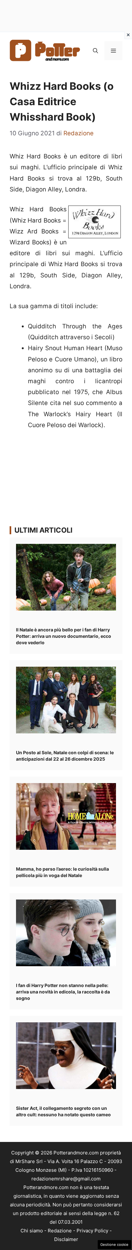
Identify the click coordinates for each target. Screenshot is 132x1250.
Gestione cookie (114, 1244)
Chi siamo (32, 1231)
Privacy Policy (92, 1231)
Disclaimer (66, 1239)
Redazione (60, 1231)
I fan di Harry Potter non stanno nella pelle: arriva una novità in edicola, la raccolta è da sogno (63, 992)
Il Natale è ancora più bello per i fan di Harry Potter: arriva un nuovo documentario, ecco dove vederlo (63, 636)
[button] (95, 50)
